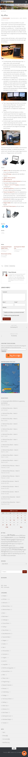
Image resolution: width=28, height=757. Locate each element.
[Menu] (26, 2)
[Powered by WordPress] (8, 752)
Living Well (4, 664)
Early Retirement (6, 633)
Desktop (22, 537)
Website (4, 307)
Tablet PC (9, 553)
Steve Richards (6, 18)
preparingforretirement (6, 549)
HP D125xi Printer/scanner (9, 206)
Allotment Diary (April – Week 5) (9, 424)
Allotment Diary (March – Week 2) (10, 455)
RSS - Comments (5, 587)
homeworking (12, 265)
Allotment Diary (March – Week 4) (10, 444)
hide (3, 647)
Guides (4, 644)
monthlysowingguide (7, 548)
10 (17, 518)
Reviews (20, 551)
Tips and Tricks (22, 553)
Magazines (13, 543)
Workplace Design (6, 719)
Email (16, 302)
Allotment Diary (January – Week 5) (10, 481)
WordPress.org (5, 742)
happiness (19, 539)
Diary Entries (5, 630)
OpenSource (16, 547)
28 (6, 524)
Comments (6, 739)
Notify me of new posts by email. (11, 315)
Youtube (4, 722)
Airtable (4, 596)
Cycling (4, 626)
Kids (10, 543)
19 (25, 520)
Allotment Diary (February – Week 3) (10, 471)
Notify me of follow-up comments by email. (14, 312)
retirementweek (16, 551)
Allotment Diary (6, 606)
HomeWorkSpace (12, 541)
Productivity (17, 549)
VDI (2, 555)
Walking (4, 702)
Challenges (5, 620)
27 (3, 524)
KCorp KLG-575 (7, 199)
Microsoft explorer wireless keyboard (12, 181)
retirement (11, 551)
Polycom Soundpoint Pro (9, 192)
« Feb (6, 527)
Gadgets (4, 640)
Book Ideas (5, 616)
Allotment (4, 602)
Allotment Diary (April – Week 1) (9, 439)
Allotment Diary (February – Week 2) (10, 476)
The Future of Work (6, 698)
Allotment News (6, 609)
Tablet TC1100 (6, 170)
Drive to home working (6, 253)
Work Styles (5, 712)
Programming (5, 681)
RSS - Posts (4, 585)
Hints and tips (5, 650)
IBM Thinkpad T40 (7, 179)
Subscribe (4, 351)
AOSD (20, 535)
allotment (5, 535)
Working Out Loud (6, 716)
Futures (8, 539)
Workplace (8, 555)
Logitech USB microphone (9, 177)
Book (3, 613)
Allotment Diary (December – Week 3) (11, 497)
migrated (10, 545)
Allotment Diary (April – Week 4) (9, 429)
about (2, 535)
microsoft (4, 546)
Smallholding (5, 692)
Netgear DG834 (7, 202)
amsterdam (17, 535)
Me (22, 543)
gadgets (13, 539)
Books (24, 535)
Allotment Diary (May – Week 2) (9, 418)
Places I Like (5, 678)
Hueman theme (21, 752)
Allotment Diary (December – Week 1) (11, 502)
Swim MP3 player (7, 174)
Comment (5, 292)
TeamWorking (15, 553)
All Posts (3, 11)
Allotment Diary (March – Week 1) (10, 460)
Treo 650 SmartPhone (8, 188)
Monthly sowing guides (7, 668)
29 (10, 524)
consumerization (16, 537)
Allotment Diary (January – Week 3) (10, 491)
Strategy (4, 695)
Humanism (5, 654)
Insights (4, 657)
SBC (23, 551)
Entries (5, 735)
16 (14, 520)
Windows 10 (5, 709)
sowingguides (4, 553)
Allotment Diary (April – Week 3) (9, 434)
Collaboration (8, 537)
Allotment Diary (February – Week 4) (10, 465)
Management (19, 543)
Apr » (21, 527)
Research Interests (6, 685)
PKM (22, 548)
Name (4, 302)
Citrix (2, 537)
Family (3, 539)
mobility (13, 545)
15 (10, 520)
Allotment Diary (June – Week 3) (9, 408)
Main (16, 543)
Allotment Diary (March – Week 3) (10, 450)
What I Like (5, 705)
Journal (4, 661)
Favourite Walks (6, 637)
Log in (3, 732)
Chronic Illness (5, 623)
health (23, 539)
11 (21, 518)
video (4, 555)
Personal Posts (5, 671)
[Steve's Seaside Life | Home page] (9, 2)
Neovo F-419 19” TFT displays (12, 185)
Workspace (13, 555)
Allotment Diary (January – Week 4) (10, 486)
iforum (19, 541)
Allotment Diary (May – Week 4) (9, 413)
